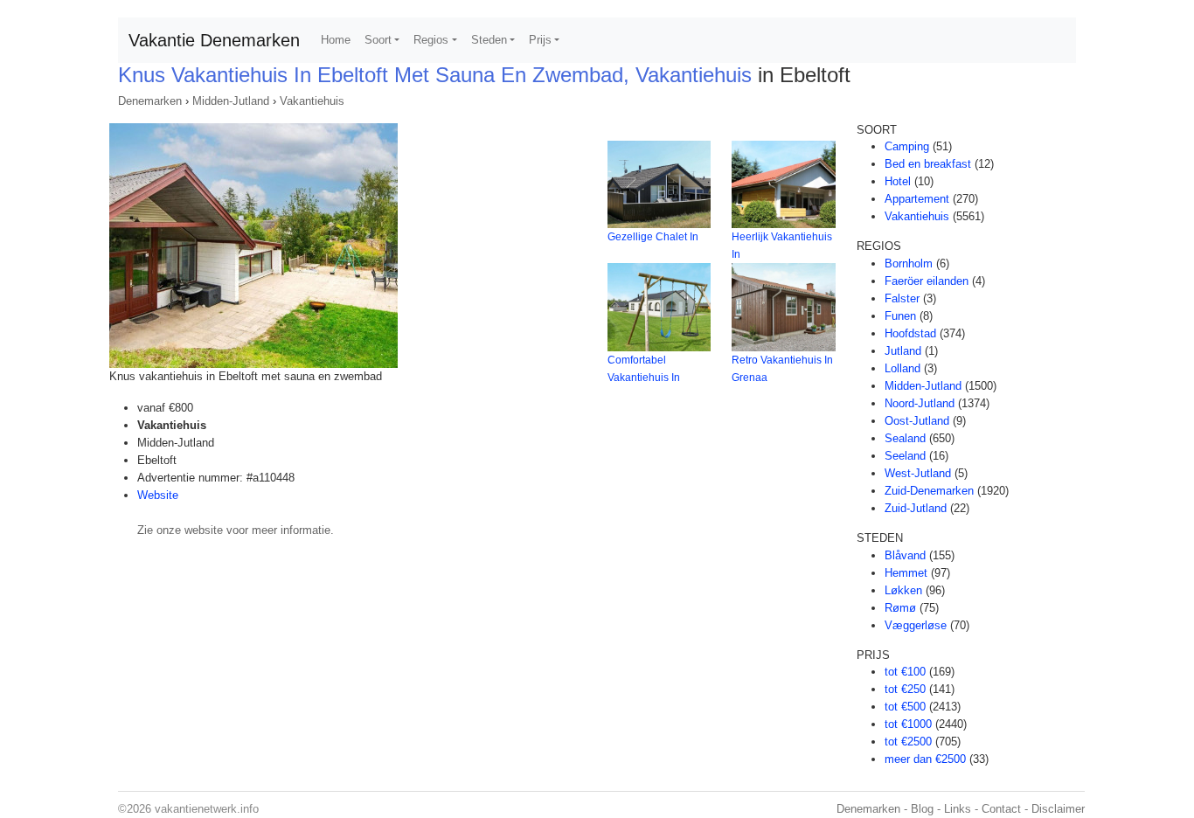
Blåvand (905, 555)
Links (957, 808)
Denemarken (150, 100)
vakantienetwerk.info (207, 808)
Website (157, 495)
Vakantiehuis (312, 100)
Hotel (898, 181)
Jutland (903, 350)
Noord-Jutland (920, 403)
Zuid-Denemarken (929, 490)
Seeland (905, 455)
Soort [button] (378, 39)
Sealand (905, 438)
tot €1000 (908, 724)
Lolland (902, 368)
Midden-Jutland (230, 100)
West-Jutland (918, 473)
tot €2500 (908, 741)
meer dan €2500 (925, 759)
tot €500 (905, 706)
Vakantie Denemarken (214, 40)
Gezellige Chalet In (652, 237)
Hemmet (906, 572)
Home (336, 39)
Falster (902, 298)
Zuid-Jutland (916, 508)
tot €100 (905, 671)
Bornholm (909, 263)
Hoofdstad (910, 333)
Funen (900, 315)
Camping (907, 146)
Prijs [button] (540, 39)
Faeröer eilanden (926, 281)
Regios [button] (430, 39)
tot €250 (905, 689)
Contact (1001, 808)
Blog (922, 808)
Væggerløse (916, 625)
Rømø (900, 607)
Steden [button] (489, 39)
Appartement (917, 198)
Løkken (903, 590)
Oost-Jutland (917, 420)
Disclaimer (1058, 808)
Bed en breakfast (928, 163)
